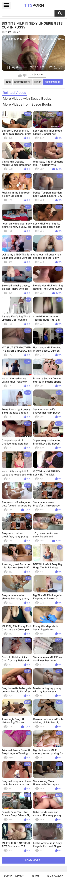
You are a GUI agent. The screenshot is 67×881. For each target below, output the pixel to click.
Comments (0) (53, 82)
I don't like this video (24, 75)
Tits (34, 5)
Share (37, 82)
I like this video (20, 75)
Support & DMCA (14, 875)
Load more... (33, 860)
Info (8, 82)
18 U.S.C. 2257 (55, 875)
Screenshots (22, 82)
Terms (35, 875)
